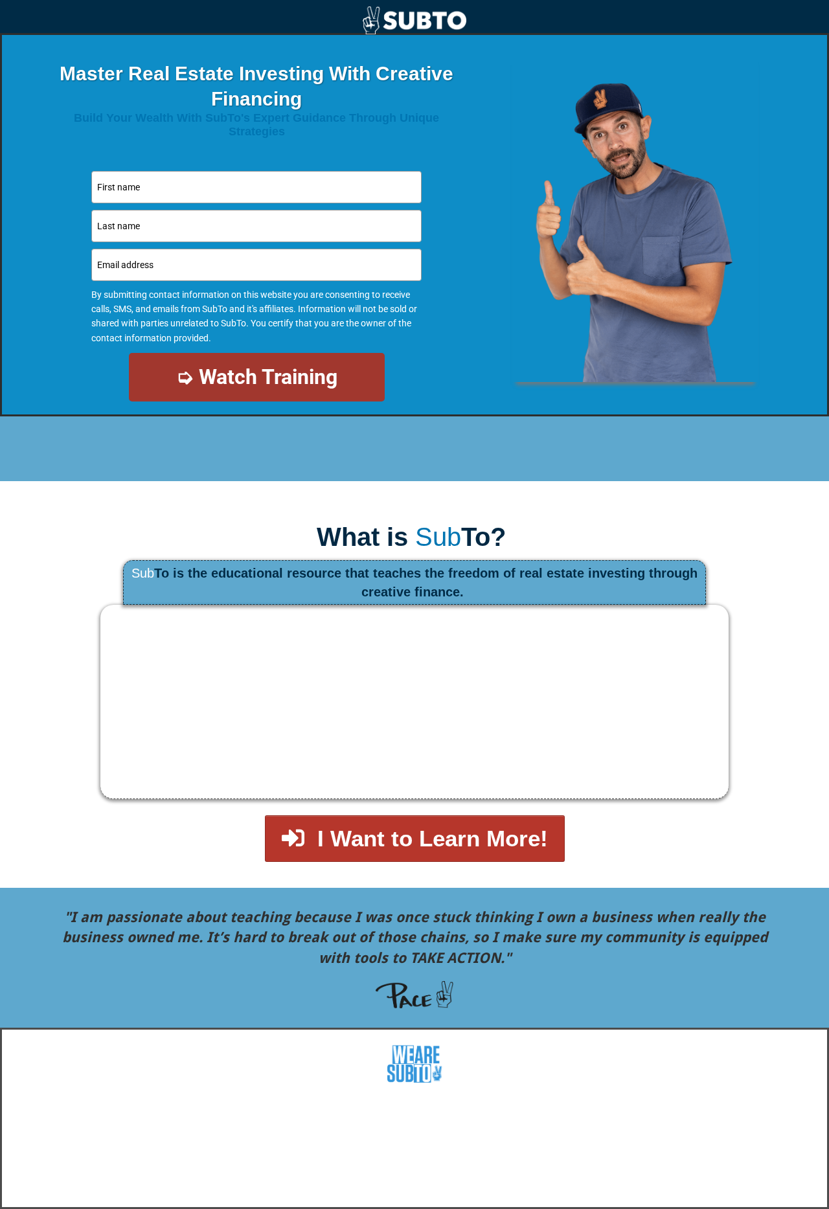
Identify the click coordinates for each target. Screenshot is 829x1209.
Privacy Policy (360, 1194)
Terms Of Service (441, 1194)
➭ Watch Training (256, 377)
